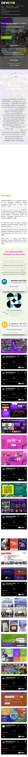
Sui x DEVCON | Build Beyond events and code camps (10, 11)
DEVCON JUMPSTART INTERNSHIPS (12, 7)
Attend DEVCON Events (5, 12)
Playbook (2, 7)
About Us (2, 6)
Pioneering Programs (10, 6)
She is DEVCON (3, 9)
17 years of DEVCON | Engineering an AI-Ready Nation (10, 14)
